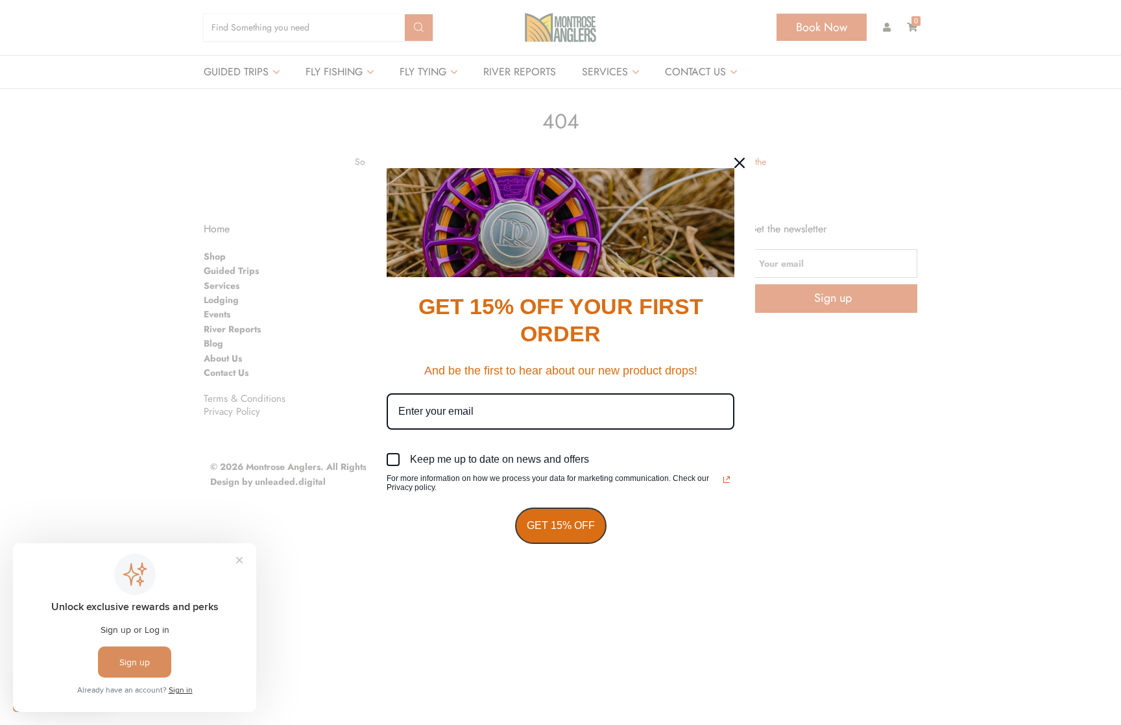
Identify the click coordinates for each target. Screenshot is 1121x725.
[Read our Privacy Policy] (726, 479)
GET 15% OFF (561, 525)
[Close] (739, 162)
